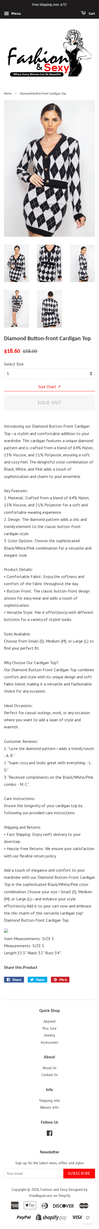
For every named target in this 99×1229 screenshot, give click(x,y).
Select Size (13, 364)
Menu (15, 13)
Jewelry (49, 1035)
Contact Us (49, 1074)
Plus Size (49, 1028)
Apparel (50, 1021)
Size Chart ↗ (49, 386)
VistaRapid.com (40, 1195)
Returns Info (49, 1107)
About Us (49, 1067)
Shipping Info (49, 1100)
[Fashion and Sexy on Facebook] (49, 1134)
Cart (91, 14)
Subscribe (79, 1174)
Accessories (49, 1042)
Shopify (64, 1195)
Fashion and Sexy (53, 1189)
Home (8, 93)
